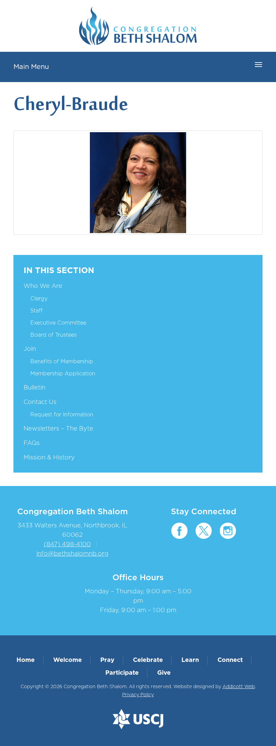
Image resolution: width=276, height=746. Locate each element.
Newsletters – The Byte (58, 429)
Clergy (38, 298)
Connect (230, 660)
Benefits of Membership (61, 361)
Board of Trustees (53, 335)
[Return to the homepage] (138, 26)
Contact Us (40, 402)
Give (164, 673)
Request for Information (61, 414)
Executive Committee (58, 323)
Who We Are (43, 286)
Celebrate (148, 660)
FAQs (32, 443)
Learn (190, 660)
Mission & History (49, 458)
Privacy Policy (138, 695)
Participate (122, 673)
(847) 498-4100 (67, 545)
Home (25, 660)
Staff (36, 310)
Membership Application (62, 373)
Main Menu (31, 67)
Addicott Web (238, 686)
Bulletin (34, 388)
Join (30, 349)
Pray (107, 660)
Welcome (67, 660)
